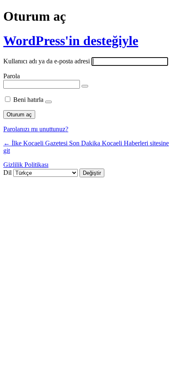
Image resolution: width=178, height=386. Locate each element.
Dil (7, 172)
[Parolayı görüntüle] (85, 86)
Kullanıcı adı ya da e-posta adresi (46, 61)
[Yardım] (48, 102)
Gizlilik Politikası (25, 164)
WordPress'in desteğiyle (70, 40)
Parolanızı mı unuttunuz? (35, 129)
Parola (11, 76)
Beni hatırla (28, 99)
